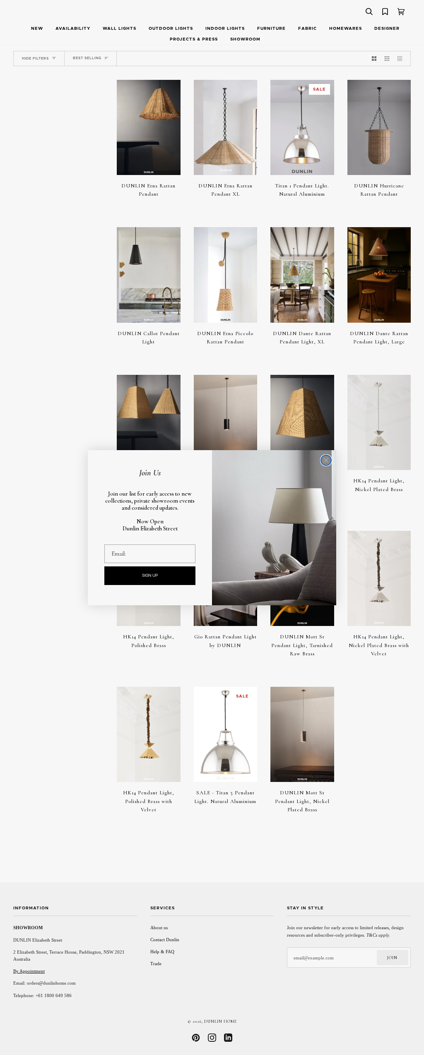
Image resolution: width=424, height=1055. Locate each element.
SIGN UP (150, 575)
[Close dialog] (326, 460)
